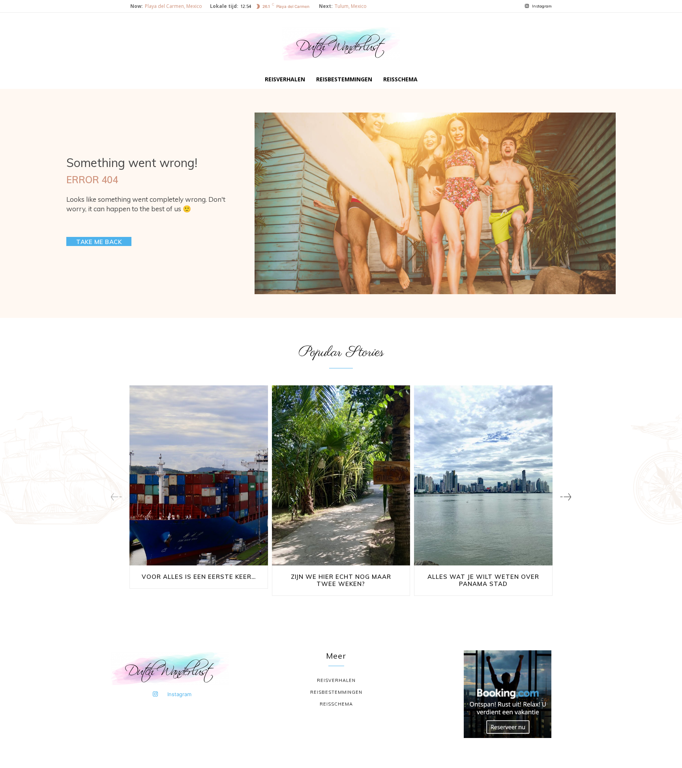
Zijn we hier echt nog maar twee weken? (341, 580)
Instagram (542, 6)
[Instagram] (526, 6)
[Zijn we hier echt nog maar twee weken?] (341, 475)
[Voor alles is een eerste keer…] (198, 475)
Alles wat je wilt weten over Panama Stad (483, 580)
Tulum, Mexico (351, 6)
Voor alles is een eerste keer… (199, 576)
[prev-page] (116, 496)
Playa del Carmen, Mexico (173, 6)
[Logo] (341, 43)
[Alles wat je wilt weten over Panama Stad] (483, 475)
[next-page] (565, 496)
